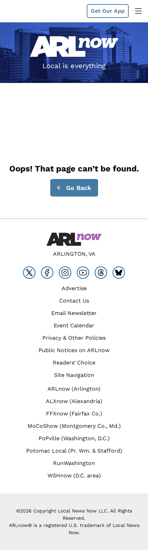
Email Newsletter (74, 313)
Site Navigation (74, 375)
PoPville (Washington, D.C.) (74, 438)
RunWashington (74, 463)
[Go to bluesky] (119, 272)
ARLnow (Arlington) (74, 388)
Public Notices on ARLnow (74, 350)
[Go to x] (29, 272)
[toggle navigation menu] (138, 11)
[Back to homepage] (22, 11)
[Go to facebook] (47, 272)
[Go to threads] (101, 272)
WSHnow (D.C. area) (74, 475)
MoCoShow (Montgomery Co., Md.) (74, 426)
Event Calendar (74, 325)
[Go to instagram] (65, 272)
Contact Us (74, 300)
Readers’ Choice (74, 362)
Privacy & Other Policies (74, 338)
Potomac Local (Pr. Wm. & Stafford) (74, 450)
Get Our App (108, 11)
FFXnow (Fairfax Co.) (74, 413)
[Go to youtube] (83, 272)
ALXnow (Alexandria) (74, 401)
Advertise (74, 288)
